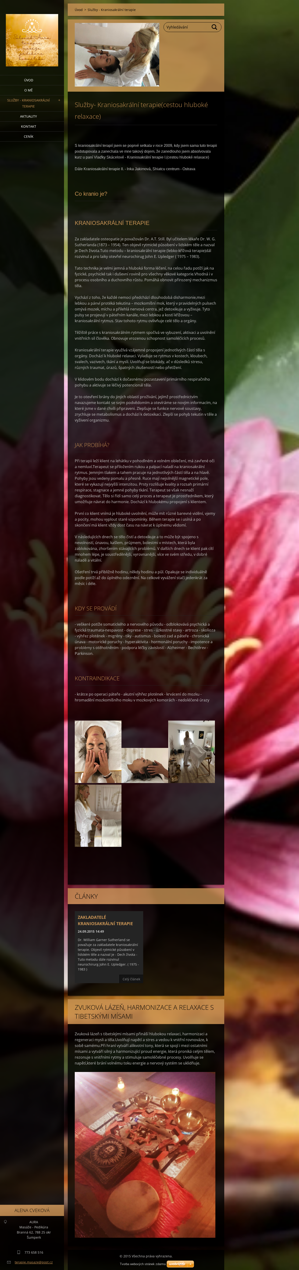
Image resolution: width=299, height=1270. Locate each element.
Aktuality (28, 116)
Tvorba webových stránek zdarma (143, 1264)
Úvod (28, 80)
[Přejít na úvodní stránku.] (32, 34)
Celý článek (131, 979)
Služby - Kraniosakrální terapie (28, 103)
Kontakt (28, 126)
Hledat (215, 27)
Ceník (28, 136)
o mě (28, 90)
